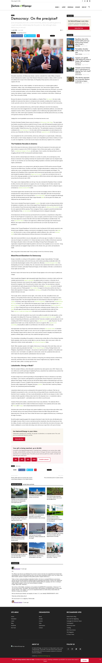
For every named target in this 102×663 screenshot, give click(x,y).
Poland (14, 405)
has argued (49, 99)
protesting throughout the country (47, 317)
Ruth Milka (77, 45)
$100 (34, 459)
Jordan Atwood (78, 74)
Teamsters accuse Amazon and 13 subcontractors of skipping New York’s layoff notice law (19, 501)
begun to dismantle (28, 280)
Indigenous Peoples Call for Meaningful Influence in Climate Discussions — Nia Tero (54, 556)
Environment (49, 494)
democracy (18, 466)
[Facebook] (82, 1)
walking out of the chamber (52, 207)
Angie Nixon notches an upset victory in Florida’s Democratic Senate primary (18, 539)
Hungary (21, 405)
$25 (22, 459)
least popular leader (50, 328)
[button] (89, 7)
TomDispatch (70, 623)
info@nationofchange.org (44, 656)
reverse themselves (40, 195)
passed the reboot (19, 220)
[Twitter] (87, 1)
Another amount (44, 459)
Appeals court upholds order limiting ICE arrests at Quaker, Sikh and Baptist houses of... (83, 60)
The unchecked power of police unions (53, 477)
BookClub (13, 625)
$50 (28, 459)
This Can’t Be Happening (72, 618)
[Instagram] (85, 1)
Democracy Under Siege (47, 122)
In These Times (70, 634)
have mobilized (34, 288)
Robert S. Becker (78, 54)
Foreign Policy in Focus (21, 32)
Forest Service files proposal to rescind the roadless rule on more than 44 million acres (54, 498)
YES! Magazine (70, 632)
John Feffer (14, 30)
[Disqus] (37, 584)
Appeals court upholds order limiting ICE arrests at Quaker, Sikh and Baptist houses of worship (55, 535)
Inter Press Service (71, 630)
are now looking (26, 211)
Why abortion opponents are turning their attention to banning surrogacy (82, 79)
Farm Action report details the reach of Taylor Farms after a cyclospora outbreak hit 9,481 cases (19, 519)
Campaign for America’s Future (74, 621)
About (40, 616)
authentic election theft (23, 187)
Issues (57, 7)
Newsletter (13, 618)
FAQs (40, 623)
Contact (41, 627)
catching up (38, 290)
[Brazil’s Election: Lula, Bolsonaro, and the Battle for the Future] (37, 548)
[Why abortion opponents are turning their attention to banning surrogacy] (70, 79)
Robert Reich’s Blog (71, 616)
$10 (16, 459)
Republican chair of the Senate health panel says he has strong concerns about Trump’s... (82, 41)
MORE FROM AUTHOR (28, 484)
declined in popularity (40, 301)
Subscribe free (19, 439)
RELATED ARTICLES (16, 484)
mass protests (47, 286)
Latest (63, 7)
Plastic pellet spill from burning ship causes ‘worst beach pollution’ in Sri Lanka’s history (21, 478)
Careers (41, 621)
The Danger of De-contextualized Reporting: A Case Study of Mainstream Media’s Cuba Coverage (37, 516)
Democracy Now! (71, 625)
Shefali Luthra (78, 82)
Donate (77, 7)
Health (48, 514)
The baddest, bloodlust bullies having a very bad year (82, 50)
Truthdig (69, 627)
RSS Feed (13, 627)
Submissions (42, 625)
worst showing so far (25, 130)
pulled (42, 197)
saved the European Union (51, 262)
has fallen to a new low (42, 320)
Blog (12, 623)
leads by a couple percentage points (23, 311)
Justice (13, 497)
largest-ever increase (36, 174)
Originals (70, 7)
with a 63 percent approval (39, 342)
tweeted (40, 384)
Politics (13, 15)
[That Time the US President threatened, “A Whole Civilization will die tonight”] (37, 528)
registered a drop (46, 132)
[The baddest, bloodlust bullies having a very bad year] (37, 490)
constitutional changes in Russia (22, 151)
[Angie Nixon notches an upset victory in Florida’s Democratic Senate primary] (19, 529)
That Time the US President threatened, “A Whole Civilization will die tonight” (37, 537)
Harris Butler (78, 64)
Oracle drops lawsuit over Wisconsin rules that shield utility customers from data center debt (19, 556)
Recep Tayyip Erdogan (38, 348)
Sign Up (84, 7)
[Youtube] (90, 1)
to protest (37, 203)
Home (12, 616)
